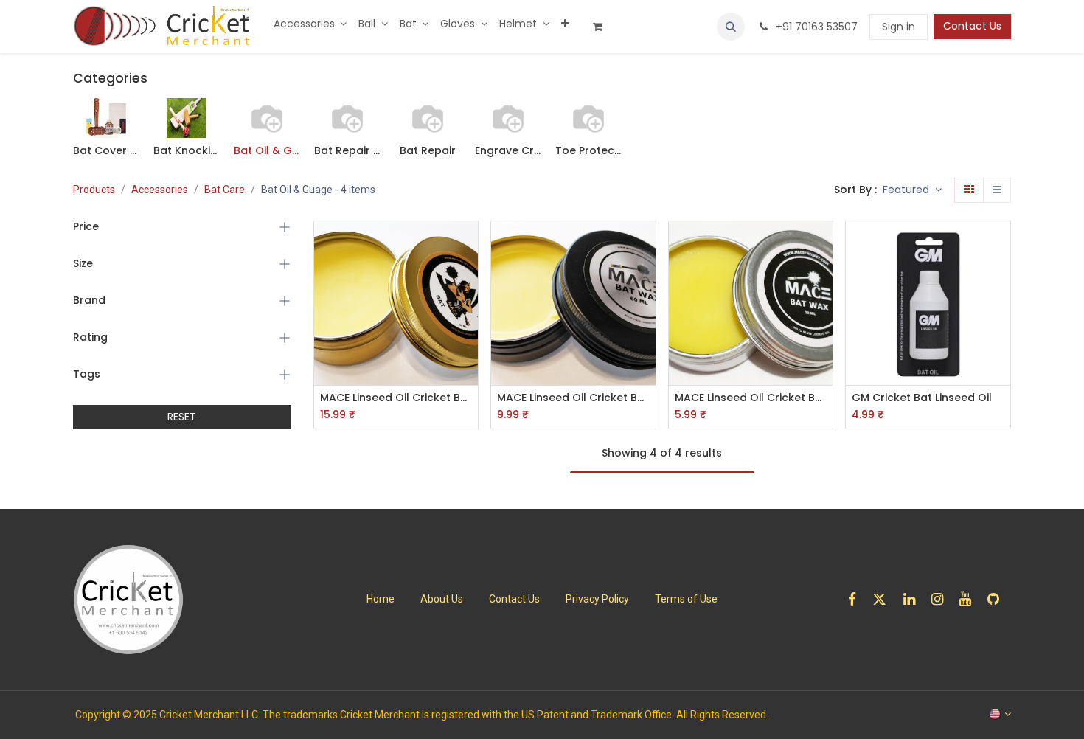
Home (380, 599)
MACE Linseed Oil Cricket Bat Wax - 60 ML (573, 398)
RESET (181, 416)
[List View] (997, 190)
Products (94, 189)
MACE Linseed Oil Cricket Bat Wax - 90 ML (396, 398)
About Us (441, 599)
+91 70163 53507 (815, 26)
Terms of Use (686, 599)
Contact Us (972, 25)
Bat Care (224, 189)
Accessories (159, 189)
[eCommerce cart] (603, 26)
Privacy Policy (597, 599)
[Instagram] (942, 599)
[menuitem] (310, 24)
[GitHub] (998, 599)
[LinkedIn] (914, 599)
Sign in (898, 26)
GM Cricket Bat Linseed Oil (922, 398)
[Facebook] (857, 599)
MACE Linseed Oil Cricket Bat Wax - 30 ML (751, 398)
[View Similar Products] (468, 344)
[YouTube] (970, 599)
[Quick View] (468, 245)
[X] (884, 599)
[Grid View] (969, 190)
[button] (731, 27)
